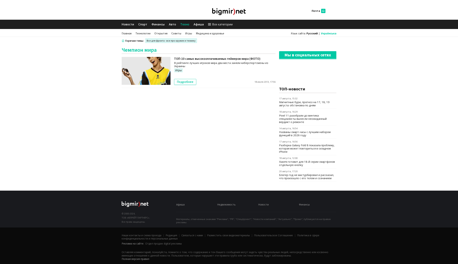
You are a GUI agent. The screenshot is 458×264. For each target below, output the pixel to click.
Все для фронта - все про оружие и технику (171, 40)
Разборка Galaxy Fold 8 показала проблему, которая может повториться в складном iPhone (307, 148)
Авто (172, 24)
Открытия (160, 33)
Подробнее (185, 82)
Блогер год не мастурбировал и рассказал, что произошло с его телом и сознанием (306, 176)
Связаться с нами (192, 235)
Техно (184, 24)
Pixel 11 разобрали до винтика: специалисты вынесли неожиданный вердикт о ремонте (303, 119)
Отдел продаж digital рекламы (163, 243)
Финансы (158, 24)
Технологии (142, 33)
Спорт (142, 24)
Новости (128, 24)
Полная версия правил (135, 259)
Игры (188, 33)
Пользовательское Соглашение (273, 235)
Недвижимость (226, 204)
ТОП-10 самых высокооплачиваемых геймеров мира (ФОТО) (217, 59)
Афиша (199, 24)
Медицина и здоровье (210, 33)
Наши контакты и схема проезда (141, 235)
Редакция (171, 235)
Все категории (222, 24)
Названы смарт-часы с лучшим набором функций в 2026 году (305, 133)
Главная (126, 33)
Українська (328, 33)
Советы (176, 33)
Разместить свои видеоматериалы (228, 235)
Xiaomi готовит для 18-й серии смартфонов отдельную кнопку (307, 163)
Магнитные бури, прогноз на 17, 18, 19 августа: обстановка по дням (304, 103)
